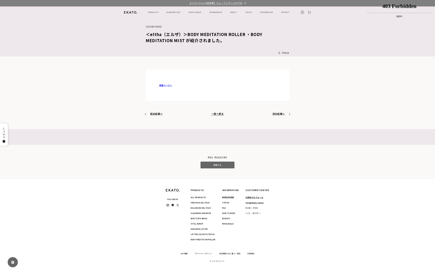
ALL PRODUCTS (198, 197)
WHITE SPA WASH (199, 218)
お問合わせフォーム (254, 197)
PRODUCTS (153, 12)
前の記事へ (156, 113)
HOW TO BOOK (195, 12)
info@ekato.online (255, 203)
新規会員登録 (228, 197)
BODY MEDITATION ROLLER (203, 239)
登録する (217, 164)
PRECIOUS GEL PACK (200, 203)
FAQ (224, 208)
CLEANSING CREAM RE (201, 213)
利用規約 (251, 253)
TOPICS (248, 12)
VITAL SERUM (197, 224)
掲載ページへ (165, 85)
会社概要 (184, 253)
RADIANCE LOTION (199, 229)
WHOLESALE (227, 224)
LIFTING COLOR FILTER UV (203, 234)
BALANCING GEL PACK (201, 208)
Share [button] (285, 52)
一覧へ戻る (217, 113)
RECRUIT (285, 12)
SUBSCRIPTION (173, 12)
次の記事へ (278, 113)
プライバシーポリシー (203, 253)
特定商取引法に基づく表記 (230, 253)
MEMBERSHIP (216, 12)
